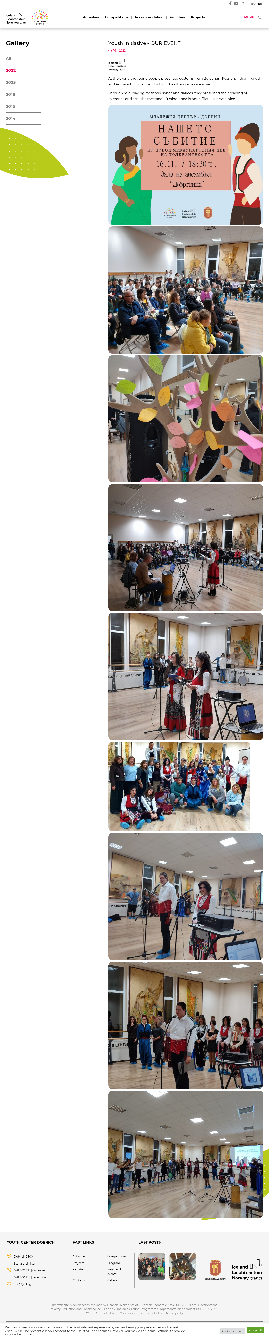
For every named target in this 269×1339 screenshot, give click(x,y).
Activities (91, 17)
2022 (11, 70)
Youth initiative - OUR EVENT (144, 43)
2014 (10, 118)
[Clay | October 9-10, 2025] (182, 1266)
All (8, 58)
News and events (114, 1272)
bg (253, 3)
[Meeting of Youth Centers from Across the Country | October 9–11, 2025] (151, 1266)
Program (113, 1263)
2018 (10, 94)
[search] (259, 17)
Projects (198, 17)
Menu (249, 17)
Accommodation (149, 17)
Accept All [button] (255, 1330)
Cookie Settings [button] (232, 1330)
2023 (11, 82)
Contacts (79, 1280)
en (260, 3)
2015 (10, 106)
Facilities (177, 17)
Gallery (112, 1280)
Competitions (117, 17)
